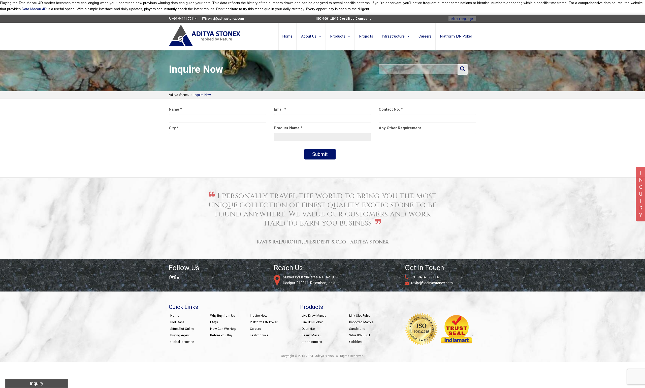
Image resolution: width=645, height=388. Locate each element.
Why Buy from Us (222, 315)
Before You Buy (221, 335)
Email (280, 109)
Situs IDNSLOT (359, 335)
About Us (308, 36)
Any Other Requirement (400, 128)
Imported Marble (361, 322)
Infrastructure (393, 36)
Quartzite (308, 329)
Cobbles (355, 342)
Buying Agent (180, 335)
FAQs (214, 322)
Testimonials (259, 335)
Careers (425, 36)
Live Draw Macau (314, 315)
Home (287, 36)
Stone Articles (312, 342)
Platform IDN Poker (456, 36)
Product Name (288, 128)
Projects (366, 36)
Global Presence (182, 342)
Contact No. (391, 109)
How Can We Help (223, 329)
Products (337, 36)
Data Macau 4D (34, 9)
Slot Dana (177, 322)
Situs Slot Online (182, 329)
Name (175, 109)
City (174, 128)
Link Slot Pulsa (359, 315)
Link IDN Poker (312, 322)
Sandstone (357, 329)
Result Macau (311, 335)
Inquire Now (258, 315)
